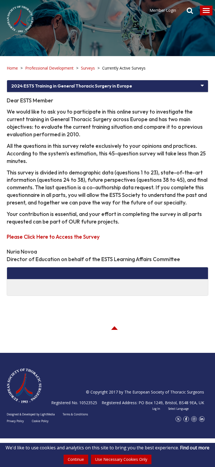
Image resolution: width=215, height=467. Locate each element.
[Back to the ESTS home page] (24, 385)
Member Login (162, 10)
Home (12, 68)
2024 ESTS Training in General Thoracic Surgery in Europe (71, 86)
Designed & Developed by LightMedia (31, 414)
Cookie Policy (40, 421)
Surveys (88, 68)
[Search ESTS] (190, 11)
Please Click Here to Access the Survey (53, 236)
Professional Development (49, 68)
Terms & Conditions (75, 414)
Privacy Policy (15, 421)
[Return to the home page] (20, 16)
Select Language (178, 409)
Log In (156, 409)
